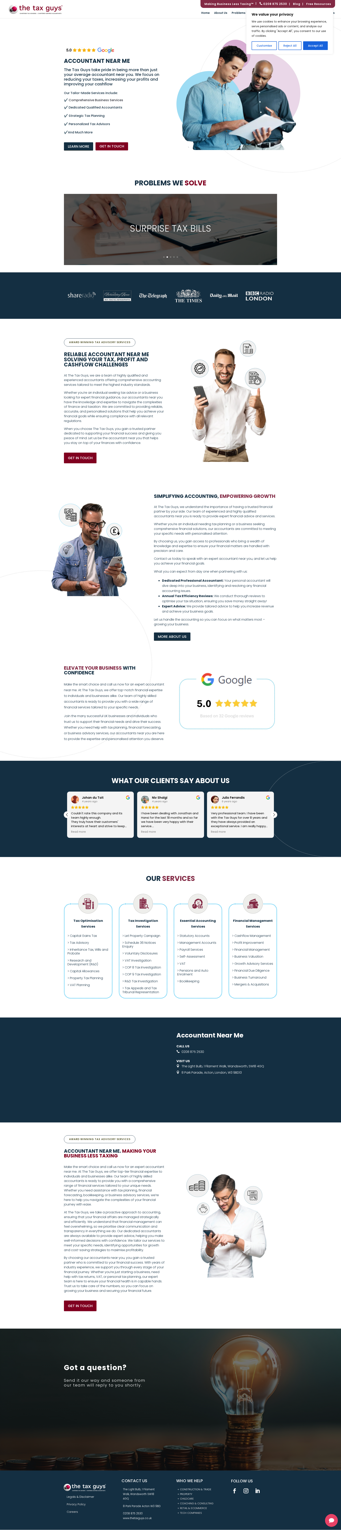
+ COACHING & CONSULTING (195, 1503)
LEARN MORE (78, 146)
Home (205, 13)
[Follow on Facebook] (235, 1491)
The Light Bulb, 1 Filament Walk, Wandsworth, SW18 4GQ (223, 1066)
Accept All (315, 46)
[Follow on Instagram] (246, 1491)
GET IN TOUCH (111, 146)
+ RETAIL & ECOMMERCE (192, 1508)
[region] (289, 31)
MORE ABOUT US (172, 636)
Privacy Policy (76, 1504)
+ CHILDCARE (185, 1499)
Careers (72, 1512)
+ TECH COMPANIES (189, 1513)
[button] (274, 815)
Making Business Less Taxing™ (229, 4)
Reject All (290, 46)
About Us (220, 13)
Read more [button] (91, 832)
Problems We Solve (245, 13)
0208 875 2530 (274, 4)
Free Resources (318, 4)
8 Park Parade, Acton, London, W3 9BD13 (212, 1072)
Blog (296, 4)
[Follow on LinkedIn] (257, 1491)
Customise (264, 46)
